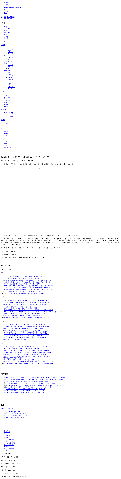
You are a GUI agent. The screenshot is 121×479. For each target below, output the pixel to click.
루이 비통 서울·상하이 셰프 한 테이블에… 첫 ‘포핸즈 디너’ (22, 330)
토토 (5, 115)
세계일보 (7, 2)
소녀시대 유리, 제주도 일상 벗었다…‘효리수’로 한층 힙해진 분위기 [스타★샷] (28, 356)
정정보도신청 (8, 441)
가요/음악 (7, 28)
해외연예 (7, 34)
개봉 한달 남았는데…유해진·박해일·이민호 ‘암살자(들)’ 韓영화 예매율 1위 (27, 287)
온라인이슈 (7, 147)
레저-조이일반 (8, 116)
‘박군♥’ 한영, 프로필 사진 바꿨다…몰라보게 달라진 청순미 (22, 348)
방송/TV (6, 27)
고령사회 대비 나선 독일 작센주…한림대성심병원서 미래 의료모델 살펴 (26, 326)
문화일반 (7, 38)
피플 (5, 145)
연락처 (6, 437)
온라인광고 (7, 433)
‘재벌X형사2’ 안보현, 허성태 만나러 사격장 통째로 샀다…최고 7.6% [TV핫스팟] (29, 286)
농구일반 (10, 75)
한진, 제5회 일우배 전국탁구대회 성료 (16, 339)
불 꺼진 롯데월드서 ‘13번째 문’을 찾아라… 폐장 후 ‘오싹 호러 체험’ (25, 337)
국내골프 (10, 65)
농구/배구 (7, 70)
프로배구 (10, 77)
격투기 (10, 85)
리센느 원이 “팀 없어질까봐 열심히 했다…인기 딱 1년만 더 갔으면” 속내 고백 (28, 289)
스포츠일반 (11, 88)
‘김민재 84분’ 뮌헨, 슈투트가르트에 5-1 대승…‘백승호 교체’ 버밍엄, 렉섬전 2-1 (28, 310)
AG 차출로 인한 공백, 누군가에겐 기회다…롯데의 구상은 (22, 315)
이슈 (2, 138)
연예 (2, 92)
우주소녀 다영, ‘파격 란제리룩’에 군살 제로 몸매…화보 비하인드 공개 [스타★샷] (29, 363)
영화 (5, 30)
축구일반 (10, 61)
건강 (5, 125)
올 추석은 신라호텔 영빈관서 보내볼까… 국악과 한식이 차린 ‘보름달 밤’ (26, 334)
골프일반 (10, 68)
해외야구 (10, 52)
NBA (9, 74)
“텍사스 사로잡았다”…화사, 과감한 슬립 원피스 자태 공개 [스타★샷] (25, 360)
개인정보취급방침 (10, 443)
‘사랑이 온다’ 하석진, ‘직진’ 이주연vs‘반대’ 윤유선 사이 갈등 (23, 291)
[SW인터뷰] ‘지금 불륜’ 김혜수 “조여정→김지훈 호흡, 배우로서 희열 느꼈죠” (28, 280)
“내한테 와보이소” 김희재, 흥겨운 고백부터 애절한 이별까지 (23, 284)
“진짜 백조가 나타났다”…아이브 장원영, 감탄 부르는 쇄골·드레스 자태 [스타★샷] (29, 361)
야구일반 (10, 53)
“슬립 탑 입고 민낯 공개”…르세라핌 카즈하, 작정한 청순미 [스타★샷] (26, 354)
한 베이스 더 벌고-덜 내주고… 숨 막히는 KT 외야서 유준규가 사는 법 (25, 313)
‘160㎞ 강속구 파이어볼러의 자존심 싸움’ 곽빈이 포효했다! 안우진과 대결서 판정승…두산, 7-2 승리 (35, 312)
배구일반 (10, 79)
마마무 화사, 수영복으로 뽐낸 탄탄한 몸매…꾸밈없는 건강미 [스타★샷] (26, 350)
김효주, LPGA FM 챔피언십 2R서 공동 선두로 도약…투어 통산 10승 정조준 (27, 317)
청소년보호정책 (9, 445)
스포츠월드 (8, 17)
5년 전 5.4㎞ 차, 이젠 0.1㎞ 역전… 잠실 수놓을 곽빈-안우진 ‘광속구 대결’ (27, 302)
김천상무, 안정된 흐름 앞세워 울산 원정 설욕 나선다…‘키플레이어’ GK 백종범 (28, 304)
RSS (5, 13)
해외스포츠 (11, 87)
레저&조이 (4, 109)
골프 (5, 63)
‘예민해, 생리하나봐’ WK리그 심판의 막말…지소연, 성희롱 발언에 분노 (26, 300)
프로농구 (10, 72)
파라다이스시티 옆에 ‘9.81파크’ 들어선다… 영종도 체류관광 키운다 (25, 324)
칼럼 (5, 143)
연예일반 (7, 36)
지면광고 (7, 432)
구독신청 (7, 11)
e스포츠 (6, 81)
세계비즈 (7, 4)
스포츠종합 (7, 83)
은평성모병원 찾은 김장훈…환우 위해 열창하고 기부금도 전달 (23, 328)
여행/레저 (7, 123)
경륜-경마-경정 (9, 113)
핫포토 (6, 131)
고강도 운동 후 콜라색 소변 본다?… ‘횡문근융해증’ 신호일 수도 (24, 336)
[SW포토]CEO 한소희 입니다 (13, 358)
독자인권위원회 (9, 439)
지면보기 (7, 9)
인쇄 (2, 164)
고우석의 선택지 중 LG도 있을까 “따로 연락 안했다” (20, 306)
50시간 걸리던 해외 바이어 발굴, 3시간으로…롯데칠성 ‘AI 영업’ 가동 (25, 332)
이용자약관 (7, 446)
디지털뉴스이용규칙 (10, 448)
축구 (5, 55)
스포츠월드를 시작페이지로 (13, 7)
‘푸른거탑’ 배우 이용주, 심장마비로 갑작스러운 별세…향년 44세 (24, 293)
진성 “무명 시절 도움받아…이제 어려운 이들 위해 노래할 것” (23, 276)
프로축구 (10, 57)
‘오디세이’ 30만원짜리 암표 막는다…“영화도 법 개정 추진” (22, 278)
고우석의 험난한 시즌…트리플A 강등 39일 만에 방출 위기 (22, 308)
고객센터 (7, 450)
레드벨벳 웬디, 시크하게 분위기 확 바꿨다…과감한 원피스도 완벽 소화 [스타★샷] (29, 352)
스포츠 (3, 45)
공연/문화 (7, 32)
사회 (5, 142)
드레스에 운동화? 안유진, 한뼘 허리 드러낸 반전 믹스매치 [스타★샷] (25, 347)
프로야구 (10, 50)
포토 (2, 128)
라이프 (3, 120)
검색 (2, 43)
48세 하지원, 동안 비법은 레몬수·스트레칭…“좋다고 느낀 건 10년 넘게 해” (27, 282)
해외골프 (10, 66)
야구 (5, 48)
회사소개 (7, 430)
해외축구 (10, 59)
